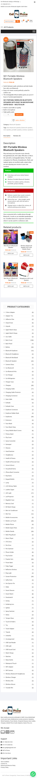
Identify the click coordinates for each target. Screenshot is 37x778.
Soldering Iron (10, 604)
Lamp (7, 483)
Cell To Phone (6, 750)
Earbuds (8, 403)
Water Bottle (9, 660)
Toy (7, 625)
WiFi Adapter (9, 667)
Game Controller (10, 441)
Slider (7, 587)
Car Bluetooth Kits (11, 371)
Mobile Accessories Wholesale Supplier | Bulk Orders (14, 6)
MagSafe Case (10, 500)
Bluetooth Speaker (15, 124)
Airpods (8, 326)
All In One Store (6, 753)
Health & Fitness (10, 458)
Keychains (9, 476)
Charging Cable (10, 389)
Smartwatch (9, 597)
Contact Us (4, 763)
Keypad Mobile (10, 479)
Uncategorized (10, 639)
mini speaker (7, 130)
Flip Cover (9, 437)
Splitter (8, 608)
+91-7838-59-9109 (7, 742)
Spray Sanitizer (10, 611)
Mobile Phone (10, 524)
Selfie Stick (9, 580)
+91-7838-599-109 (5, 4)
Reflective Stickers (11, 569)
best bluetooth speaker (14, 127)
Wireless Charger (11, 677)
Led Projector (10, 496)
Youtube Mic (9, 688)
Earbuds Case (10, 406)
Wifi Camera (9, 670)
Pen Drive (8, 545)
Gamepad (8, 444)
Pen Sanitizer (9, 549)
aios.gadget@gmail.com (9, 747)
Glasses (8, 448)
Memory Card (10, 503)
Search (17, 21)
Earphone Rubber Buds (12, 413)
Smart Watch (9, 594)
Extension (8, 420)
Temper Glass (10, 618)
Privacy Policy (4, 767)
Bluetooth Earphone (11, 350)
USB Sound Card (10, 649)
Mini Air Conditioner (12, 510)
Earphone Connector (12, 409)
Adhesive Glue (10, 319)
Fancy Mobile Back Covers (13, 430)
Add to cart (19, 114)
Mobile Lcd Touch (11, 521)
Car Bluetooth (10, 368)
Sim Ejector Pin (10, 583)
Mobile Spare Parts (11, 528)
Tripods (8, 632)
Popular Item (9, 559)
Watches (8, 656)
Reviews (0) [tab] (17, 136)
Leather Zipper (10, 489)
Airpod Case (9, 323)
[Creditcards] (12, 732)
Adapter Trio (9, 316)
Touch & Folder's (10, 622)
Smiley (8, 601)
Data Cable (9, 399)
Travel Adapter (10, 628)
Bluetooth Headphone (12, 354)
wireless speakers (27, 130)
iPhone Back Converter (12, 472)
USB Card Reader (11, 642)
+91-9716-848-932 (7, 745)
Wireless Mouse (10, 684)
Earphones (9, 416)
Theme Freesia (20, 775)
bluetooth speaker (26, 127)
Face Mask (9, 423)
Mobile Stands (10, 531)
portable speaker (17, 130)
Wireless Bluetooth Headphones (15, 674)
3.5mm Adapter (10, 312)
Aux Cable (9, 337)
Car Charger (9, 375)
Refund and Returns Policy (8, 765)
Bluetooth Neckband (12, 357)
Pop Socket (9, 555)
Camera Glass (10, 364)
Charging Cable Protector (13, 392)
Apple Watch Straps (11, 333)
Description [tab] (6, 136)
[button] (30, 41)
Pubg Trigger (9, 566)
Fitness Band (9, 434)
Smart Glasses (10, 590)
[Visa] (7, 732)
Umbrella (8, 635)
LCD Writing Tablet (11, 486)
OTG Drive (9, 542)
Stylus (7, 615)
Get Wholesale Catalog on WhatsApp (10, 1)
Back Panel (9, 343)
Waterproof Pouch (11, 663)
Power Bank (9, 562)
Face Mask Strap (11, 427)
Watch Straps (10, 653)
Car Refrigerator (10, 378)
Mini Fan (8, 514)
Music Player (9, 538)
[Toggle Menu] (34, 31)
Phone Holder (10, 552)
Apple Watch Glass (11, 330)
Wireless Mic (9, 681)
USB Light (8, 646)
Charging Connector (12, 396)
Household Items (11, 469)
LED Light (8, 493)
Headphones (9, 455)
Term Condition (5, 761)
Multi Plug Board (10, 535)
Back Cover (9, 340)
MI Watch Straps (10, 507)
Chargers (8, 385)
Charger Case (10, 382)
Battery (8, 347)
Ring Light (8, 573)
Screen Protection (11, 576)
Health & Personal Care (12, 462)
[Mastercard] (3, 732)
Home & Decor (10, 465)
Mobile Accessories (12, 517)
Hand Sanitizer (10, 451)
